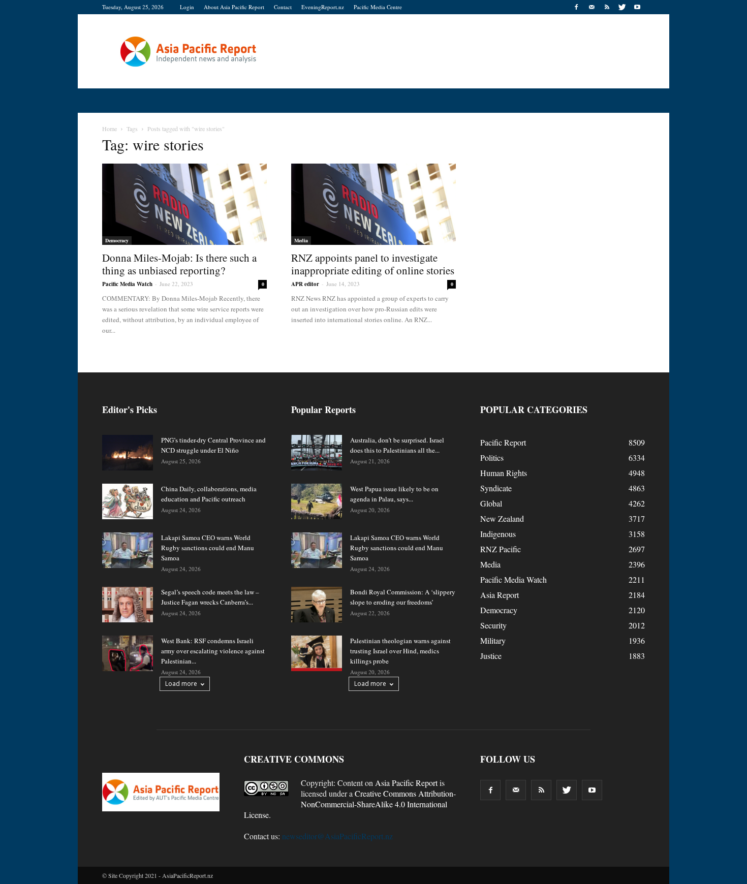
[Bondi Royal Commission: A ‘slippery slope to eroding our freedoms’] (316, 604)
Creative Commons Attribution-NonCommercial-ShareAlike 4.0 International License (350, 804)
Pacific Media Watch (127, 284)
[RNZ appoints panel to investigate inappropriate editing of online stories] (373, 204)
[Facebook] (576, 7)
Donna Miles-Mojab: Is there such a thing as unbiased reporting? (179, 263)
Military (493, 640)
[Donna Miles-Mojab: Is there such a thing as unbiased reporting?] (184, 204)
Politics (492, 457)
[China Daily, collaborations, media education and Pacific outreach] (127, 501)
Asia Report (499, 594)
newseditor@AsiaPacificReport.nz (337, 836)
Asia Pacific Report (406, 782)
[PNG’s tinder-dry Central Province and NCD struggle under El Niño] (127, 452)
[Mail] (591, 7)
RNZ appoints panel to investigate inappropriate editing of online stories (372, 263)
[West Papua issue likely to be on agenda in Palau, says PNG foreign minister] (316, 501)
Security (493, 625)
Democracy (117, 240)
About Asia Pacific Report (234, 7)
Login (187, 7)
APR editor (305, 284)
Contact (283, 7)
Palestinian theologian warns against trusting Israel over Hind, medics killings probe (400, 651)
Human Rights (503, 472)
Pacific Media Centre (378, 7)
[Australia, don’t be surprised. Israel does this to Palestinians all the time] (316, 452)
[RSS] (606, 7)
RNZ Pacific (500, 549)
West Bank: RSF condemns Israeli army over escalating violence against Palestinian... (213, 651)
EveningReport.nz (322, 7)
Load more (181, 683)
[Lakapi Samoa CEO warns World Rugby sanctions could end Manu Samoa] (127, 550)
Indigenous (498, 533)
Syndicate (496, 488)
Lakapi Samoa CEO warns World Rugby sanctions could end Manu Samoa (207, 547)
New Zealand (502, 518)
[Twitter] (622, 7)
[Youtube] (637, 7)
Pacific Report (503, 442)
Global (491, 503)
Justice (491, 655)
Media (301, 240)
